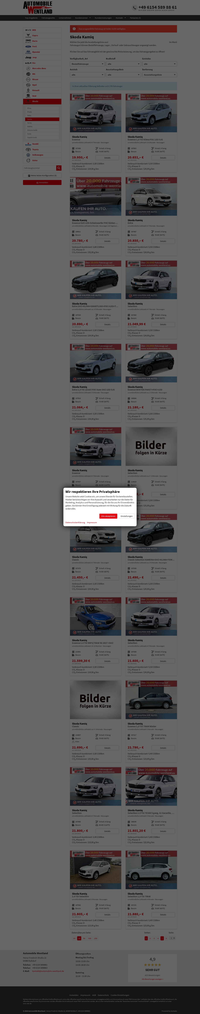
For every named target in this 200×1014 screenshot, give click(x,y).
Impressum (92, 522)
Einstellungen (127, 516)
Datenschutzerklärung (75, 522)
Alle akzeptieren (108, 516)
